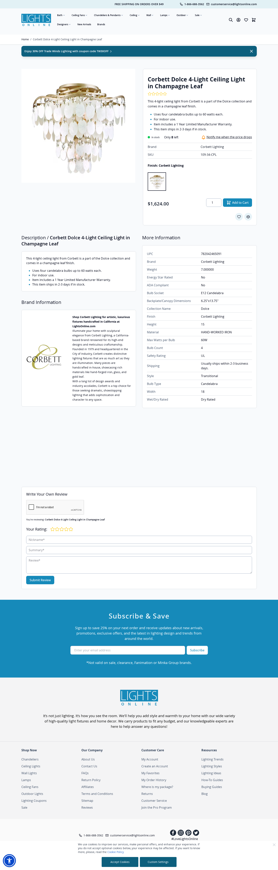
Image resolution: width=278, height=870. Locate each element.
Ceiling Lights (30, 766)
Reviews (87, 807)
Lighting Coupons (34, 801)
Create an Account (154, 766)
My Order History (153, 780)
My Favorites (150, 773)
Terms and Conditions (97, 794)
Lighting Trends (212, 759)
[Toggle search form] (231, 20)
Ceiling (133, 15)
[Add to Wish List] (239, 217)
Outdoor (181, 15)
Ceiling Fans (78, 15)
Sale (197, 15)
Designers (62, 24)
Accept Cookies (120, 862)
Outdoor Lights (32, 794)
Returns (147, 794)
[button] (9, 860)
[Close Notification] (251, 51)
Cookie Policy (115, 852)
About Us (88, 759)
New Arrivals (84, 24)
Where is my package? (157, 787)
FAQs (85, 773)
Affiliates (87, 787)
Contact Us (89, 766)
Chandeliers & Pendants (107, 15)
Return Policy (91, 780)
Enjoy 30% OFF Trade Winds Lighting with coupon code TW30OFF (66, 51)
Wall (148, 15)
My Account (149, 759)
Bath (59, 15)
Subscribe (197, 650)
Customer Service (154, 801)
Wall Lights (29, 773)
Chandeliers (30, 759)
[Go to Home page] (36, 20)
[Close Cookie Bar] (274, 844)
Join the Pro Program (156, 807)
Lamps (163, 15)
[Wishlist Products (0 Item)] (246, 20)
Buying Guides (211, 787)
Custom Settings (158, 862)
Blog (204, 794)
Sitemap (87, 801)
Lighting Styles (211, 766)
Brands (101, 24)
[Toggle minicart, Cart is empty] (254, 20)
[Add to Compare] (248, 217)
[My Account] (238, 20)
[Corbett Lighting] (44, 358)
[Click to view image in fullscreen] (78, 126)
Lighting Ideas (211, 773)
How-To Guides (212, 780)
